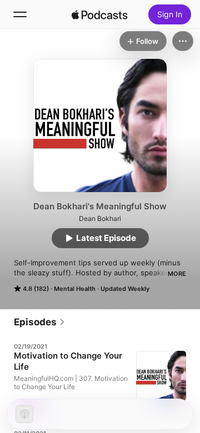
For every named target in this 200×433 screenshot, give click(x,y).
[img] (99, 14)
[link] (40, 322)
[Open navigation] (20, 14)
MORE (177, 274)
